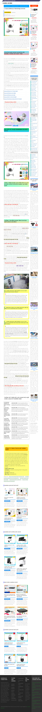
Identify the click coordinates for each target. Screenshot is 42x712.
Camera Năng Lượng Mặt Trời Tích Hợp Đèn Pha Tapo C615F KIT (22, 569)
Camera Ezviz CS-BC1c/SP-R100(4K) (33, 15)
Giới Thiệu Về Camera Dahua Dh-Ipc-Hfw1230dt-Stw (16, 477)
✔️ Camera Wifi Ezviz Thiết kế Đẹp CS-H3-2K (14, 8)
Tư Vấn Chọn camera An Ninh (36, 707)
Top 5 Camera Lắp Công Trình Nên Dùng (34, 106)
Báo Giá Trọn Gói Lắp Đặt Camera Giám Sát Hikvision (34, 189)
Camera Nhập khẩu (20, 700)
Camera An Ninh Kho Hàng (36, 695)
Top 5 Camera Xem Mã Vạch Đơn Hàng (33, 111)
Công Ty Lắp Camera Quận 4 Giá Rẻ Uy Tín (16, 476)
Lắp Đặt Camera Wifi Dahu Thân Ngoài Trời (34, 128)
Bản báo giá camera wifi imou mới (34, 137)
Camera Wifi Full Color (34, 124)
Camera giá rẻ (21, 678)
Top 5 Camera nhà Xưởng (33, 102)
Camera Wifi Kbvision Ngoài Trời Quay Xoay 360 (33, 119)
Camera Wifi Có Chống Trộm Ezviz (34, 133)
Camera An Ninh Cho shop (36, 704)
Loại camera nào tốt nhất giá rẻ (34, 82)
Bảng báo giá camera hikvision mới (34, 98)
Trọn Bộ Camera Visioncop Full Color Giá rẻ (34, 174)
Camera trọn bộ (20, 681)
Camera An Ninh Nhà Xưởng (36, 683)
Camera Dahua (12, 691)
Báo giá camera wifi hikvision (34, 85)
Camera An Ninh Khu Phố (36, 690)
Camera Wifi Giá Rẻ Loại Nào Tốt (15, 479)
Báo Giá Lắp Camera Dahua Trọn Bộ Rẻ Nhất (34, 308)
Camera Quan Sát (7, 6)
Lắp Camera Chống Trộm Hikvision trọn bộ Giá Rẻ (34, 156)
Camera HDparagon (13, 697)
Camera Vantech (12, 685)
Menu (37, 3)
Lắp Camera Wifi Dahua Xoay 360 (34, 149)
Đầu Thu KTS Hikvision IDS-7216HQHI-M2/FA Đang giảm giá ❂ (9, 595)
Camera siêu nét (20, 687)
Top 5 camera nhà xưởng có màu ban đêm (33, 94)
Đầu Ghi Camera (35, 692)
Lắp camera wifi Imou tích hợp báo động (34, 145)
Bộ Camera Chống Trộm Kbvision (33, 161)
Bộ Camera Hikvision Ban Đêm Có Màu (33, 166)
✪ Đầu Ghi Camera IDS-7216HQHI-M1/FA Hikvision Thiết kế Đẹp (22, 595)
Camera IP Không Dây (23, 6)
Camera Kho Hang (20, 684)
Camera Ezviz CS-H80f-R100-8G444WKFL (33, 32)
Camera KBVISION (13, 694)
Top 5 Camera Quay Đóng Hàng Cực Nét (33, 89)
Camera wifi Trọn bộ (20, 697)
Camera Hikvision (13, 688)
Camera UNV (13, 700)
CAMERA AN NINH (7, 3)
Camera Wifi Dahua (33, 141)
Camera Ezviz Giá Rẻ (15, 6)
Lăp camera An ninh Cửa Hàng (36, 701)
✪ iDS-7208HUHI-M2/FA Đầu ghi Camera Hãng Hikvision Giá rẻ (9, 617)
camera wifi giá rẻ (20, 693)
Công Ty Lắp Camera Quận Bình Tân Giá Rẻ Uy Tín (34, 400)
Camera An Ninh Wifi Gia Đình (36, 686)
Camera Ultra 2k (20, 690)
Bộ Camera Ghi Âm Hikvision (34, 170)
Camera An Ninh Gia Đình (36, 698)
